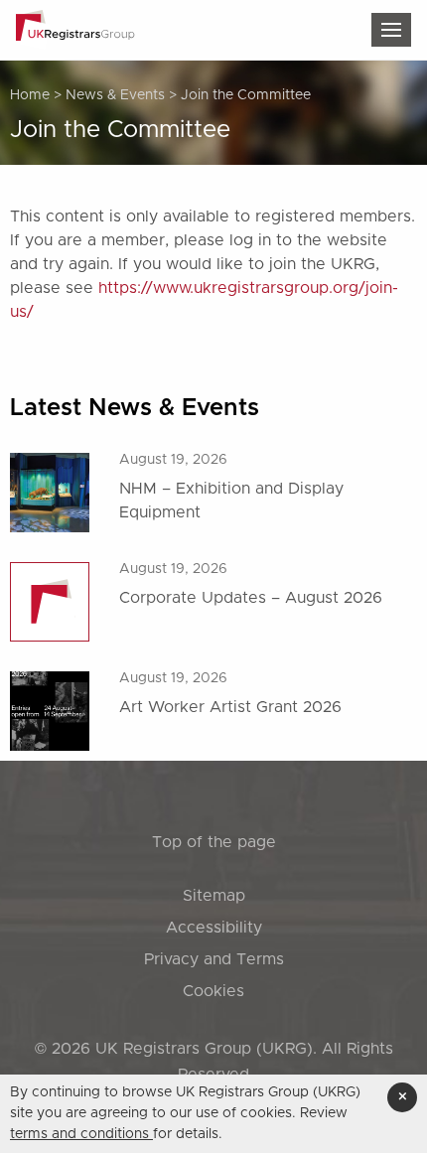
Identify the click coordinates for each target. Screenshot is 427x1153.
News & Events (115, 95)
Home (30, 95)
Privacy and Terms (214, 959)
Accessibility (214, 928)
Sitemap (214, 896)
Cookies (213, 991)
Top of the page (214, 842)
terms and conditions (81, 1134)
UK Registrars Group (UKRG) (204, 1049)
